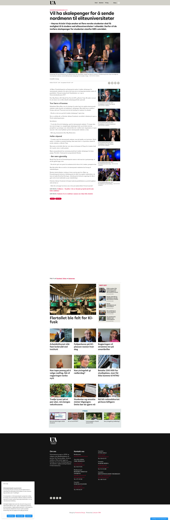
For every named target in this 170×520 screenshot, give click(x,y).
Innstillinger (11, 515)
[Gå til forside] (53, 2)
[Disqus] (85, 222)
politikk (58, 198)
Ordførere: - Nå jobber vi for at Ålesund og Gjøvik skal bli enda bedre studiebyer (72, 190)
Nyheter (101, 3)
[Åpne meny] (118, 2)
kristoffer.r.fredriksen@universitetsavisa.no (104, 476)
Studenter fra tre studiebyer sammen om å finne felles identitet (75, 194)
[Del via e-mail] (115, 83)
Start (96, 3)
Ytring (106, 3)
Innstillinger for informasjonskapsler (159, 518)
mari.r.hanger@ (78, 486)
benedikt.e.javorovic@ (80, 475)
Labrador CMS (97, 512)
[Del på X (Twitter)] (112, 83)
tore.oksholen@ (78, 463)
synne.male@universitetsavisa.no (103, 455)
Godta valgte (20, 515)
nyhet (52, 198)
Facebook (59, 278)
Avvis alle (28, 515)
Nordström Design (80, 512)
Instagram (72, 278)
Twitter (64, 278)
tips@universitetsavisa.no (81, 456)
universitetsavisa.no (79, 465)
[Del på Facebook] (109, 83)
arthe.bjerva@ (103, 465)
